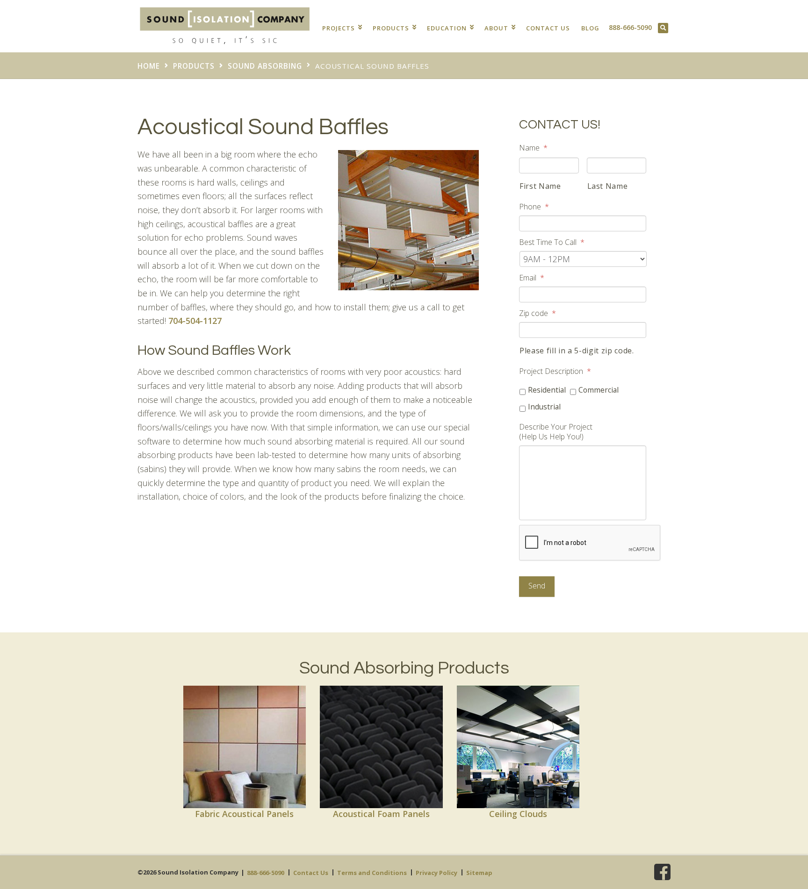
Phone (534, 207)
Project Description (555, 371)
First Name (540, 186)
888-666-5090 (630, 27)
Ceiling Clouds (518, 813)
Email (531, 278)
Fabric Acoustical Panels (244, 813)
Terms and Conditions (372, 872)
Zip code (537, 313)
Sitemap (479, 872)
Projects (339, 28)
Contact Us (548, 28)
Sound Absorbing (265, 66)
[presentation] (590, 543)
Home (148, 66)
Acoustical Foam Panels (381, 813)
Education (448, 28)
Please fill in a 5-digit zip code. (576, 350)
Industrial (544, 406)
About (497, 28)
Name (533, 148)
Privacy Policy (436, 872)
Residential (547, 390)
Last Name (607, 186)
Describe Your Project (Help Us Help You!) (555, 432)
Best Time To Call (551, 242)
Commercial (598, 390)
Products (392, 28)
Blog (590, 28)
